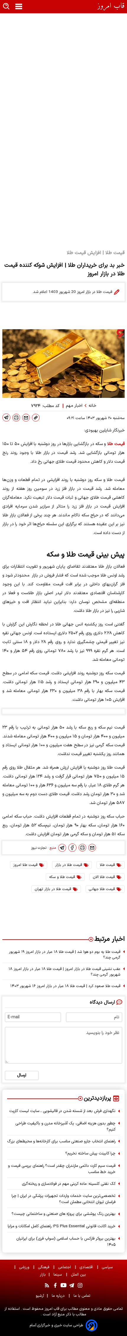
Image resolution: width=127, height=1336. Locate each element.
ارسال (21, 1075)
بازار (43, 1274)
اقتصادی (87, 1267)
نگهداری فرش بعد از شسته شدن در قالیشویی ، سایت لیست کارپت (62, 1111)
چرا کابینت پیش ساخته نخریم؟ (90, 1153)
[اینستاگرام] (80, 1285)
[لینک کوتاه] (36, 417)
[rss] (47, 1285)
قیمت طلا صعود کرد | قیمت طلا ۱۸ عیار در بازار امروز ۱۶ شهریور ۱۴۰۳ (65, 986)
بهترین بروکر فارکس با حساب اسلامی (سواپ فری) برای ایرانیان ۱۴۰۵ (65, 1241)
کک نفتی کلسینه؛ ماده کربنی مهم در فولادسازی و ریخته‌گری (68, 1184)
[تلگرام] (6, 417)
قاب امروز (51, 1309)
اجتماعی (65, 1267)
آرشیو (40, 1296)
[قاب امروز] (111, 6)
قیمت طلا (116, 444)
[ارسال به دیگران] (26, 417)
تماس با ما (83, 1296)
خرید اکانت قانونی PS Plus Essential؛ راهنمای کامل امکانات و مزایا (61, 1226)
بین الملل (79, 1274)
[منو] (18, 6)
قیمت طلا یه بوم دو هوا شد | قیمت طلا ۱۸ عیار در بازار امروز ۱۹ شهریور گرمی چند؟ (65, 954)
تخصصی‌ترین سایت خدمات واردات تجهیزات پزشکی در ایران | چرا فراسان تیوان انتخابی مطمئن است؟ (63, 1199)
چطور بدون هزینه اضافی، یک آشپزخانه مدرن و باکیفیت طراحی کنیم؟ (65, 1126)
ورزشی (24, 1267)
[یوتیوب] (63, 1285)
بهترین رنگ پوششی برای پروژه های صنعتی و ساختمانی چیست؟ (63, 1214)
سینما (58, 1274)
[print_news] (16, 417)
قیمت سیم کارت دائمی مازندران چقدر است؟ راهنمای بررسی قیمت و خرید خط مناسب (61, 1169)
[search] (6, 6)
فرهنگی (44, 1267)
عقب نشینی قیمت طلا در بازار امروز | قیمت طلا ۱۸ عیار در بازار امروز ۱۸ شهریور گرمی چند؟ (65, 971)
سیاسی (108, 1267)
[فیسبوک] (72, 848)
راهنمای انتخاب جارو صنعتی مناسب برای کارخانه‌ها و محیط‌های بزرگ (61, 1141)
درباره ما (59, 1296)
